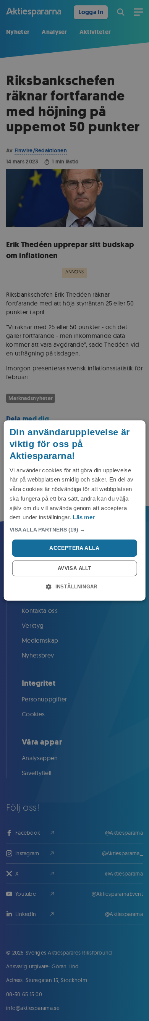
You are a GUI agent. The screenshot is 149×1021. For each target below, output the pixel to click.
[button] (75, 529)
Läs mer (84, 517)
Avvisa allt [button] (74, 568)
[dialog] (75, 510)
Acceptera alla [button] (74, 548)
